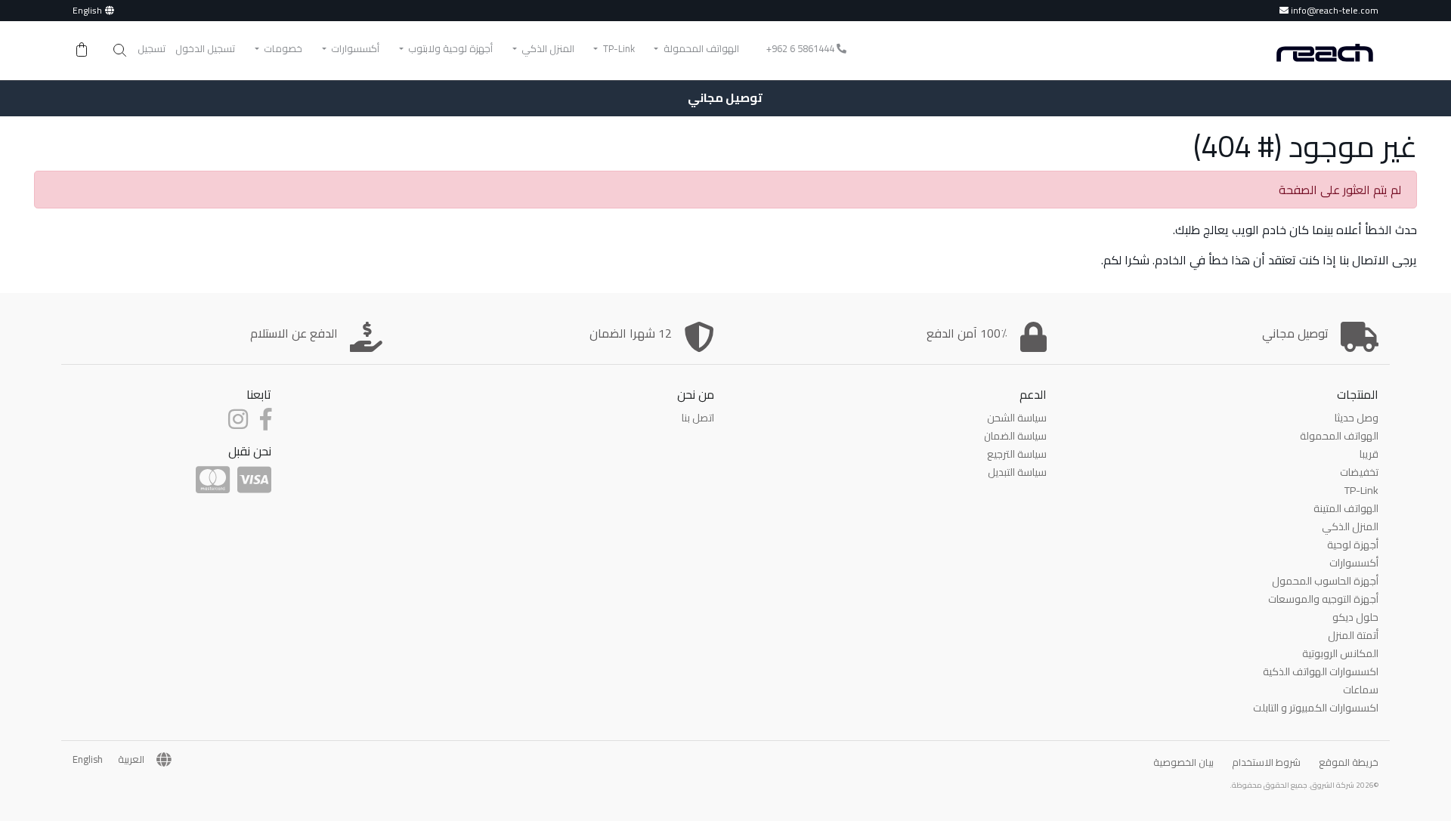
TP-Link (1361, 490)
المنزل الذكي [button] (546, 48)
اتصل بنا (698, 417)
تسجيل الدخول (205, 48)
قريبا (1369, 454)
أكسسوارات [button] (354, 48)
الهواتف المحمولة (1339, 436)
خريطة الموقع (1348, 762)
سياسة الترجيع (1017, 454)
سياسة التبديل (1017, 472)
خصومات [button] (281, 48)
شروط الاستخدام (1266, 762)
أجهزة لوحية (1352, 544)
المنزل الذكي (1350, 526)
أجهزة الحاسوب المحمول (1325, 581)
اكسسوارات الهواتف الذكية (1320, 671)
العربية (131, 759)
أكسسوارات (1353, 563)
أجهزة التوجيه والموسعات (1323, 599)
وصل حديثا (1356, 417)
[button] (119, 50)
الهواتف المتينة (1345, 508)
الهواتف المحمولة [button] (700, 48)
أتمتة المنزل (1353, 635)
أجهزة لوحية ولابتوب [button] (449, 48)
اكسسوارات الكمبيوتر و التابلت (1315, 708)
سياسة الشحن (1017, 417)
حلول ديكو (1355, 617)
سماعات (1360, 689)
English (87, 10)
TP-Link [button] (618, 48)
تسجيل (152, 48)
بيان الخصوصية (1183, 762)
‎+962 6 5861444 (801, 48)
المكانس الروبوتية (1340, 653)
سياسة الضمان (1015, 436)
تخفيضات (1359, 472)
